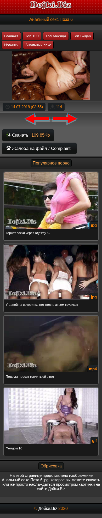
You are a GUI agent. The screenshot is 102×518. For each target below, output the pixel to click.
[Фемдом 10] (51, 388)
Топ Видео (82, 36)
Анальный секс (38, 45)
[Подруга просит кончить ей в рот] (51, 316)
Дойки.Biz (47, 508)
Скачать (30, 135)
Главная (11, 36)
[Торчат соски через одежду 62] (51, 172)
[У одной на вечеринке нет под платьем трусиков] (51, 244)
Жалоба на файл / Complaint (41, 148)
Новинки (11, 45)
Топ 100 (32, 36)
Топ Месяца (56, 36)
